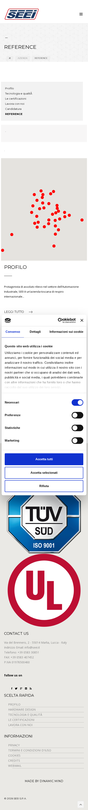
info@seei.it (32, 647)
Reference (41, 58)
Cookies (14, 755)
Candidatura (13, 108)
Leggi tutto (14, 312)
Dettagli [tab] (35, 331)
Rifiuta (44, 486)
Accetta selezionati (44, 472)
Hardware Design (22, 709)
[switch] (77, 415)
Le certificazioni (15, 98)
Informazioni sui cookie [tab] (66, 331)
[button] (33, 206)
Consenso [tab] (13, 331)
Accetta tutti (44, 459)
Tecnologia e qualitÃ (19, 93)
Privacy (14, 745)
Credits (14, 760)
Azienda (22, 58)
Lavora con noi (14, 103)
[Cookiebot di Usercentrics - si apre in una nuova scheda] (58, 320)
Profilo (9, 88)
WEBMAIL (14, 766)
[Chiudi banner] (81, 320)
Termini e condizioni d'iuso (29, 750)
